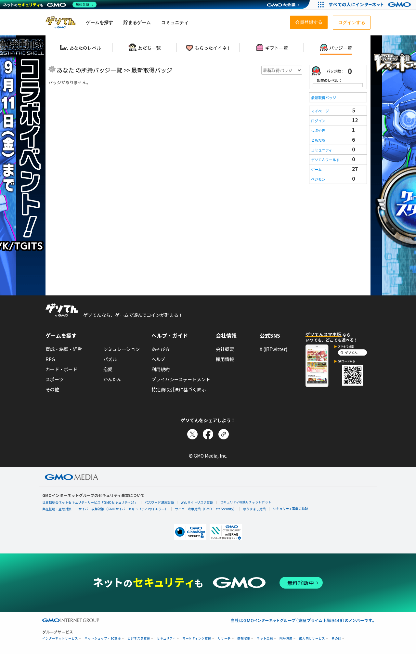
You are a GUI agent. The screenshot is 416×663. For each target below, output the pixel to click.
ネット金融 (265, 638)
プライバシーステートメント (180, 379)
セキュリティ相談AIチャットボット (245, 502)
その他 (52, 389)
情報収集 (243, 638)
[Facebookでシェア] (208, 434)
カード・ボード (61, 369)
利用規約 (160, 369)
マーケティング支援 (196, 638)
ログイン (318, 120)
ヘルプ (158, 359)
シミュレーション (121, 349)
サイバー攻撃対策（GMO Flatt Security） (205, 508)
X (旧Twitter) (273, 349)
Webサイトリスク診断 (197, 502)
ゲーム (316, 169)
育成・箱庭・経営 (64, 349)
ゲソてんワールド (325, 159)
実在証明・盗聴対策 (57, 508)
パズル (110, 359)
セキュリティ (166, 638)
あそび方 (160, 349)
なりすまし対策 (254, 508)
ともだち (318, 140)
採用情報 (225, 359)
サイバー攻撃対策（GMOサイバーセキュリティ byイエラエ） (123, 508)
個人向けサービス (312, 638)
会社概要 (225, 349)
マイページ (320, 110)
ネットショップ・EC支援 (102, 638)
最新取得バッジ (323, 97)
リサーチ (224, 638)
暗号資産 (286, 638)
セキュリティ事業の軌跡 (290, 508)
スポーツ (55, 379)
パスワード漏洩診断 (159, 502)
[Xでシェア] (192, 434)
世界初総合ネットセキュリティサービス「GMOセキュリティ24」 (90, 502)
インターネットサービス (60, 638)
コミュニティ (321, 149)
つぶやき (318, 130)
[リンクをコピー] (223, 434)
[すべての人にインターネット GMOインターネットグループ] (370, 4)
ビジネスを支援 (138, 638)
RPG (50, 359)
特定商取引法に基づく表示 (178, 389)
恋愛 (107, 369)
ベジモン (318, 179)
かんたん (112, 379)
